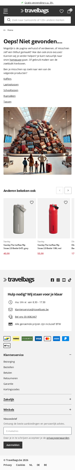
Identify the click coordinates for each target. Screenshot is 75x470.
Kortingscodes (11, 389)
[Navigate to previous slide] (59, 190)
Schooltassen (10, 90)
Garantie (8, 383)
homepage (16, 59)
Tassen (7, 101)
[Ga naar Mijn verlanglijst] (61, 11)
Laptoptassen (11, 84)
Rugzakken (9, 96)
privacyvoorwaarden (58, 437)
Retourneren (10, 378)
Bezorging (9, 361)
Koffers (7, 78)
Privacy (7, 465)
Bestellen (8, 367)
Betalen (7, 372)
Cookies (20, 465)
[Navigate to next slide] (68, 190)
